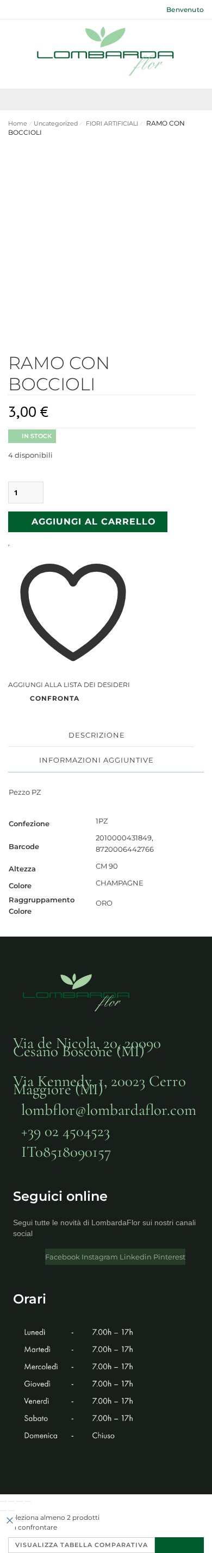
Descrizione (96, 735)
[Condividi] (19, 1501)
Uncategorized (56, 123)
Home (17, 123)
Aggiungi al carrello (94, 521)
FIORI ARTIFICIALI (111, 123)
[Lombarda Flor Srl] (106, 53)
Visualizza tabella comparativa (81, 1545)
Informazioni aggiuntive (96, 760)
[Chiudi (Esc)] (27, 1501)
